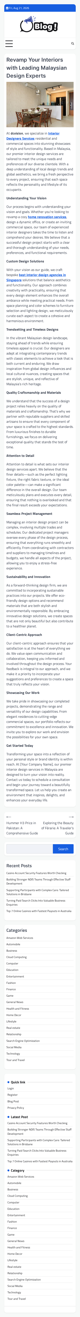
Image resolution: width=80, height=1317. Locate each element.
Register (12, 1095)
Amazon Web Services (19, 938)
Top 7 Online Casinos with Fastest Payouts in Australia (38, 911)
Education (12, 970)
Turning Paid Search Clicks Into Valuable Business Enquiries (35, 902)
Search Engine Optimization (23, 1041)
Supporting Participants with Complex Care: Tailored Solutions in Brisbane (37, 892)
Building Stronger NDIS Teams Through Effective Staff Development (38, 881)
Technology (13, 1053)
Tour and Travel (15, 1060)
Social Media (14, 1047)
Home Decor (13, 1015)
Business (11, 950)
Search (63, 848)
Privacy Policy (15, 1108)
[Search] (72, 44)
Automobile (13, 944)
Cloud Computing (16, 957)
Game (9, 995)
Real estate (13, 1028)
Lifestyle (11, 1021)
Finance (11, 989)
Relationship (13, 1034)
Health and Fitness (17, 1008)
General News (14, 1002)
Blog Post (13, 1101)
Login (10, 1088)
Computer (12, 963)
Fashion (11, 983)
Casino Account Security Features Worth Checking (36, 873)
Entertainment (15, 976)
